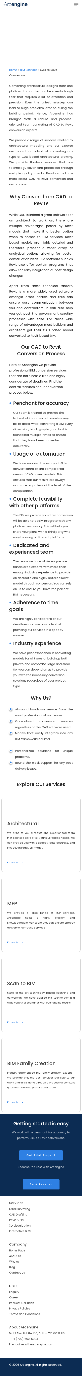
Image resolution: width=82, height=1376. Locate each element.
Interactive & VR (20, 1231)
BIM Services (28, 70)
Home (13, 70)
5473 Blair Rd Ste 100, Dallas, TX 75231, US (37, 1333)
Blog (12, 1267)
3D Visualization (20, 1226)
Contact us (17, 1273)
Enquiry (14, 1292)
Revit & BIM (16, 1220)
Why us (14, 1261)
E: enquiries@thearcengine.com (31, 1344)
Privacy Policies (19, 1308)
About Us (15, 1256)
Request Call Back (21, 1303)
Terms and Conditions (24, 1314)
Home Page (17, 1250)
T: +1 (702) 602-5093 (23, 1339)
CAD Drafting (18, 1215)
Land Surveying (19, 1209)
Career (14, 1297)
